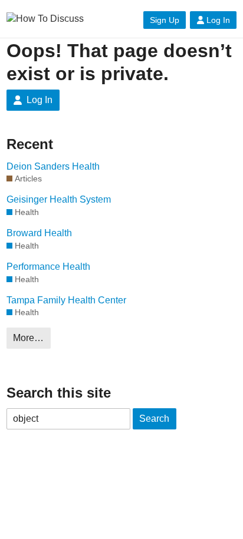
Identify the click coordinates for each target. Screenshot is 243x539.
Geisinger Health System (58, 199)
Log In (218, 20)
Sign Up (164, 20)
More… (28, 338)
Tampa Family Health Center (66, 300)
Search (154, 419)
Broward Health (39, 233)
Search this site (58, 393)
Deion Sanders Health (53, 166)
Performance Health (48, 267)
